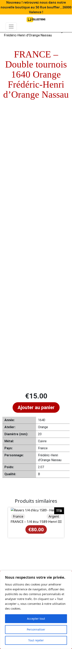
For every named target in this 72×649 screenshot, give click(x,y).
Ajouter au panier (36, 407)
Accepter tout (36, 618)
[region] (36, 610)
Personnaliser (36, 629)
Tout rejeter (36, 640)
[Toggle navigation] (11, 27)
